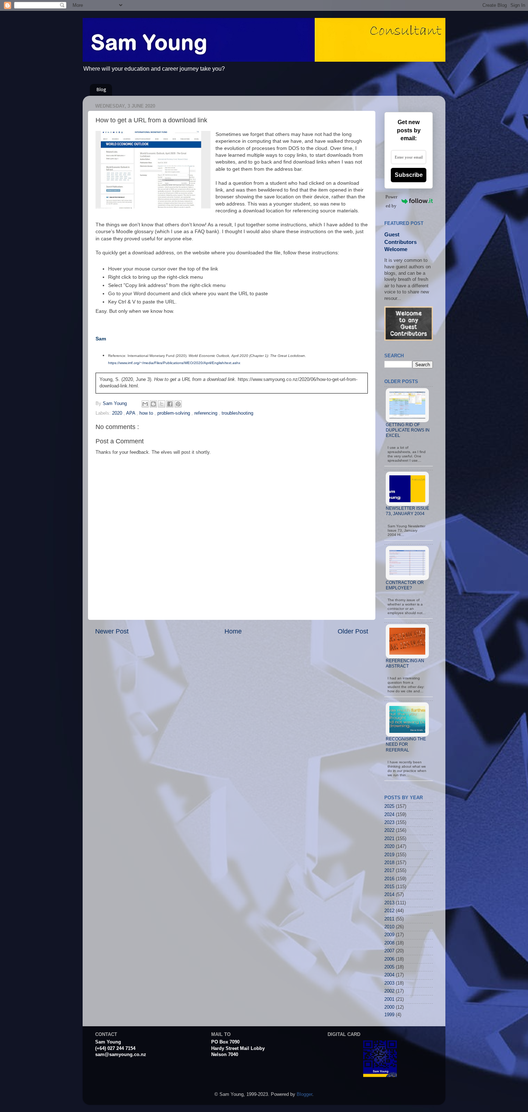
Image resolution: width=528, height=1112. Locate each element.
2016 (389, 878)
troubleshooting (237, 413)
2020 (118, 413)
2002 (389, 991)
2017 (389, 870)
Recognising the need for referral (406, 744)
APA (131, 413)
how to (146, 413)
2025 (389, 806)
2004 (389, 974)
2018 (389, 862)
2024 (389, 814)
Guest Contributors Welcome (400, 242)
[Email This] (145, 403)
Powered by (391, 201)
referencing (206, 413)
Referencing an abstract (405, 663)
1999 (389, 1014)
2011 (389, 919)
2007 (389, 950)
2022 (389, 830)
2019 (389, 854)
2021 (389, 838)
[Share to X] (161, 403)
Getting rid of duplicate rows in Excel (408, 430)
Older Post (353, 631)
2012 (389, 910)
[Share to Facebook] (169, 403)
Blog (101, 90)
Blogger (304, 1094)
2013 (389, 902)
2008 (389, 943)
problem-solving (174, 413)
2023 (389, 822)
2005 (389, 967)
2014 (389, 894)
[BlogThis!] (153, 403)
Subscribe (409, 175)
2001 (389, 999)
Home (233, 631)
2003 (389, 983)
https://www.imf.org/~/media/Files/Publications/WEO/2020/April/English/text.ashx (174, 363)
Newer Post (112, 631)
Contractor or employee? (405, 585)
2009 (389, 934)
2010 (389, 926)
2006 (389, 959)
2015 (389, 886)
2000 (389, 1007)
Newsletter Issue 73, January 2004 (407, 511)
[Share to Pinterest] (178, 403)
